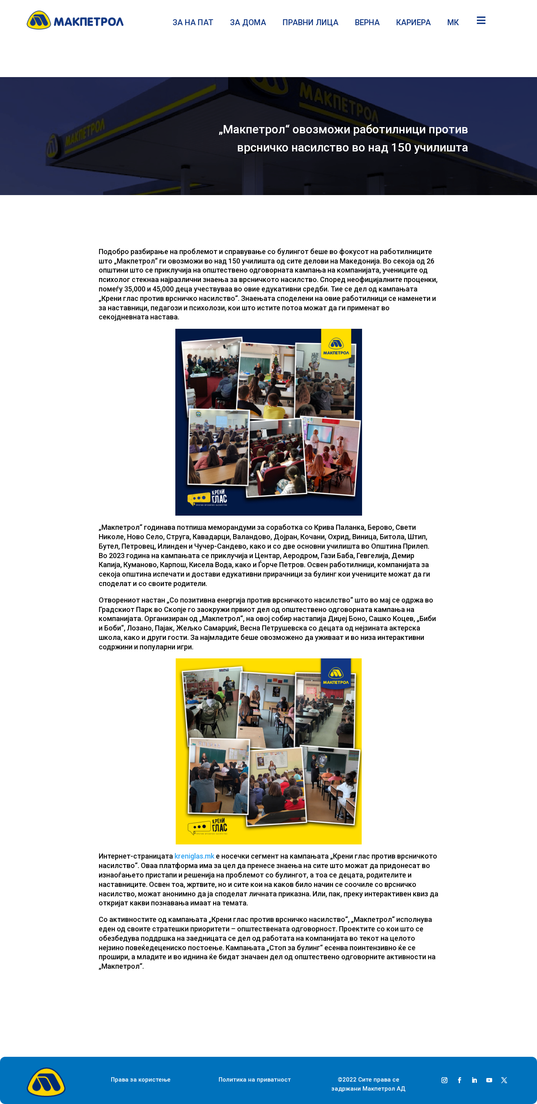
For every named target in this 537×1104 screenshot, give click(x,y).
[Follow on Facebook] (459, 1080)
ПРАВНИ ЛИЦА (310, 23)
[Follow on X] (504, 1080)
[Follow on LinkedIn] (474, 1080)
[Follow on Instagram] (445, 1080)
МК (453, 23)
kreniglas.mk (194, 856)
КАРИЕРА (413, 23)
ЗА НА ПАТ (193, 23)
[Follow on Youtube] (489, 1080)
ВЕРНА (367, 23)
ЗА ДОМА (248, 23)
